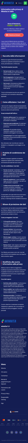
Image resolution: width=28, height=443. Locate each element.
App (2, 403)
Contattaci (4, 375)
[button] (19, 3)
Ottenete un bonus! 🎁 (15, 35)
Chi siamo (4, 372)
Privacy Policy (5, 393)
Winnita (3, 368)
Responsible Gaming (5, 398)
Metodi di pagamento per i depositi (6, 382)
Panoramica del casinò (5, 389)
